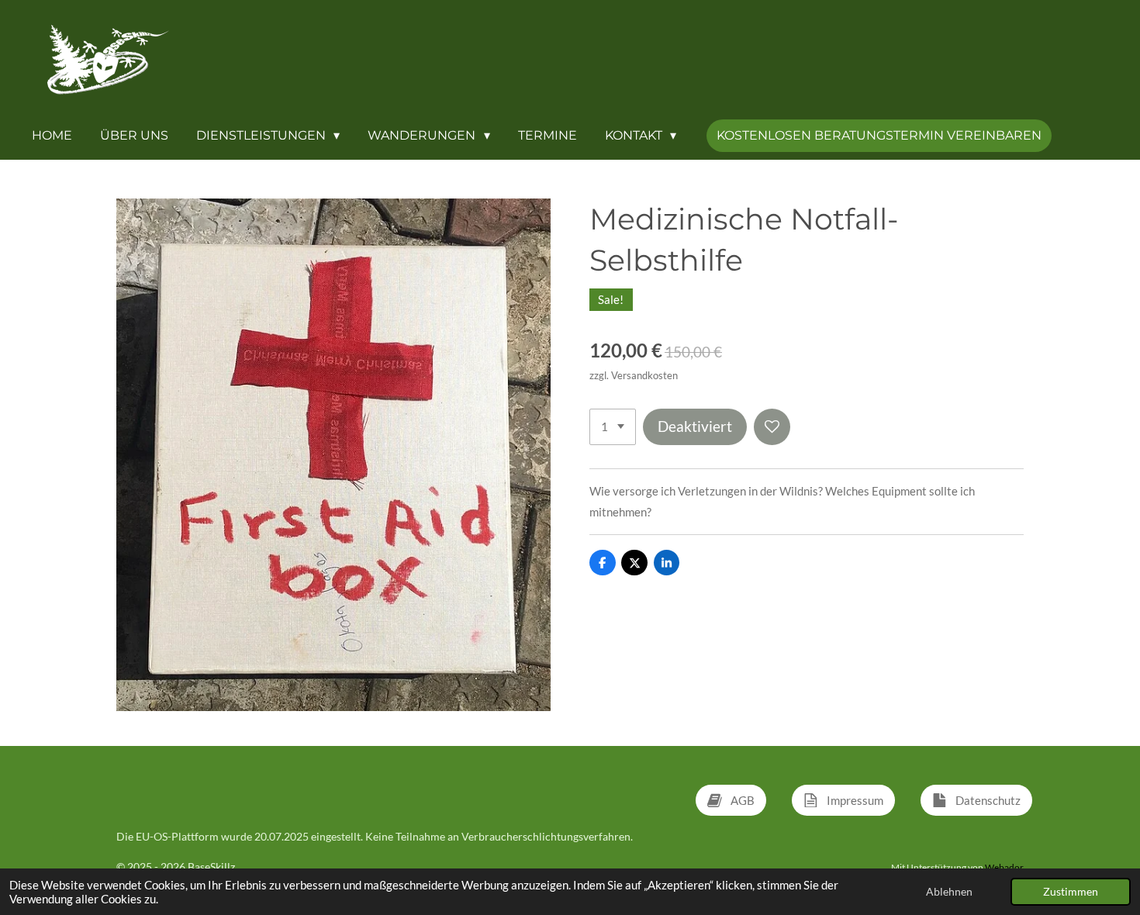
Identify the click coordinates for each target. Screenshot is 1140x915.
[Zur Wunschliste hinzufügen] (772, 427)
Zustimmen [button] (1070, 892)
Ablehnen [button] (949, 892)
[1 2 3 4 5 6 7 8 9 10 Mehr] (612, 427)
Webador (1004, 866)
